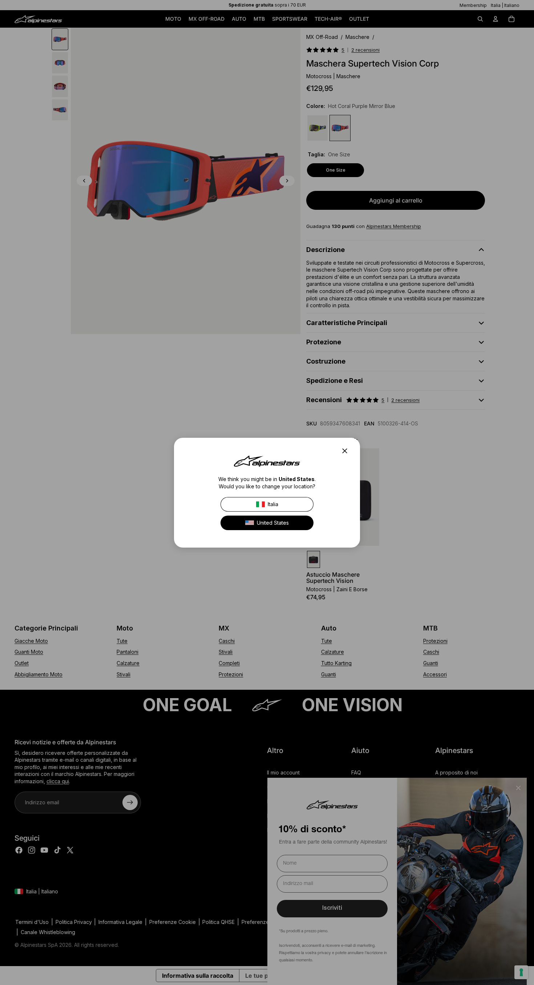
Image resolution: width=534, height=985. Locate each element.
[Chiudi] (347, 451)
